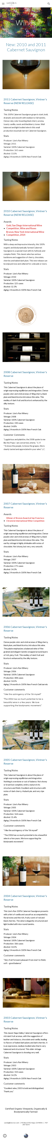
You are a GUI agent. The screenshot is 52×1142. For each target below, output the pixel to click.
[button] (3, 3)
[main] (26, 22)
